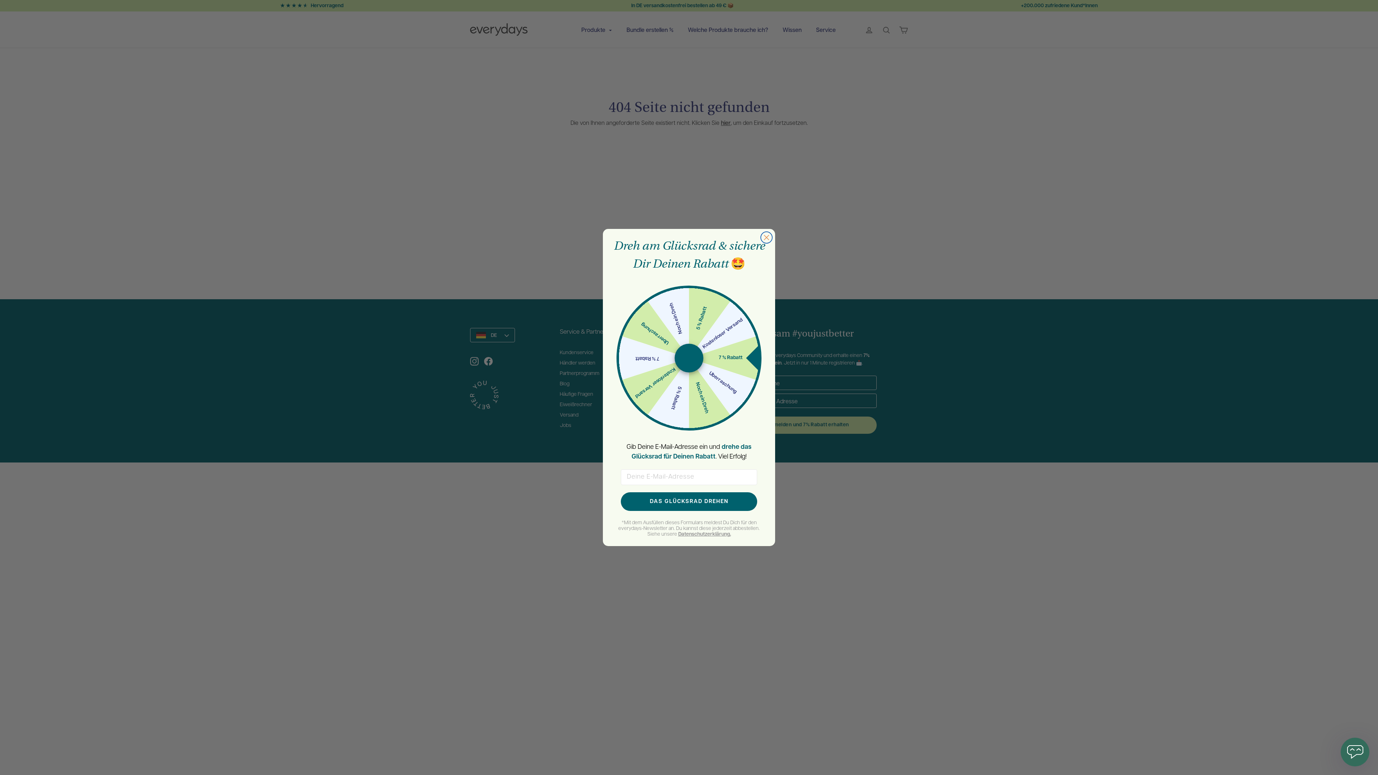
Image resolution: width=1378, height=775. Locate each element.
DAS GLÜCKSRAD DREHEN (689, 501)
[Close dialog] (766, 237)
